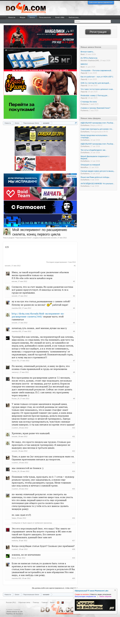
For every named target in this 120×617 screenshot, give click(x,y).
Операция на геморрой (90, 165)
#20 (73, 578)
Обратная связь (24, 602)
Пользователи (45, 17)
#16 (73, 518)
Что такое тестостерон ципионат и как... (97, 89)
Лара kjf (84, 73)
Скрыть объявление (115, 590)
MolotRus (84, 167)
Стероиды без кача (89, 102)
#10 (73, 428)
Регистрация (98, 32)
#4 (74, 308)
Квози (14, 558)
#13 (73, 463)
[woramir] (7, 232)
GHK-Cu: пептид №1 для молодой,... (96, 83)
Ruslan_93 (15, 398)
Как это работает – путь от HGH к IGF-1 (97, 77)
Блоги (32, 17)
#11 (73, 436)
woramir (54, 238)
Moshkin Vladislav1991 (90, 61)
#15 (73, 489)
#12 (73, 451)
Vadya (14, 518)
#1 (75, 266)
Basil (83, 54)
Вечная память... (88, 52)
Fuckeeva (84, 104)
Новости (11, 17)
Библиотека (73, 17)
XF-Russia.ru (18, 614)
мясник (14, 281)
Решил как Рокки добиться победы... (95, 177)
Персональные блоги (23, 238)
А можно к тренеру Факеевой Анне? (95, 108)
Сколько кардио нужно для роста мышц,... (98, 171)
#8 (74, 372)
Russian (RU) (11, 602)
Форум (22, 17)
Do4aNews (85, 125)
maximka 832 (16, 308)
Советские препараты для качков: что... (97, 129)
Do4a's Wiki (59, 17)
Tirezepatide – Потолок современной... (96, 71)
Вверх (52, 602)
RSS (58, 603)
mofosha (15, 540)
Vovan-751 (15, 360)
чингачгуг (15, 372)
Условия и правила (13, 609)
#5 (74, 323)
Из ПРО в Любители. (89, 58)
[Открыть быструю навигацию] (76, 123)
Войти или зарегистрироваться (100, 2)
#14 (73, 471)
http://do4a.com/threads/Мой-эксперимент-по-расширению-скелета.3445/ (38, 315)
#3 (74, 296)
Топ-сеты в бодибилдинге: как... (94, 150)
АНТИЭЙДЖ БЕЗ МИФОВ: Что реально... (97, 184)
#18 (73, 549)
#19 (73, 558)
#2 (74, 281)
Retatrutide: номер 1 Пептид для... (95, 96)
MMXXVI (84, 64)
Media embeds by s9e (15, 611)
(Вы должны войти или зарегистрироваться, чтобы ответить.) (55, 588)
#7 (74, 360)
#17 (73, 540)
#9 (74, 398)
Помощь (36, 602)
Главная (45, 602)
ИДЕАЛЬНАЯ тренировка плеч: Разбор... (97, 123)
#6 (74, 331)
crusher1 (15, 428)
